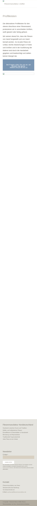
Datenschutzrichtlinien (8, 467)
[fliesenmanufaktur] (15, 4)
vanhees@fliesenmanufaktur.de (16, 492)
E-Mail (5, 454)
